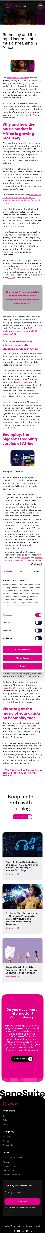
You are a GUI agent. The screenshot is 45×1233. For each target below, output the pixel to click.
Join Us (6, 1141)
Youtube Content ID (11, 1174)
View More (24, 816)
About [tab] (37, 572)
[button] (24, 6)
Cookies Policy (9, 1166)
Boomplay (30, 112)
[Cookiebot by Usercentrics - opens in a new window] (31, 564)
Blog (5, 1116)
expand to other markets (14, 688)
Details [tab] (23, 572)
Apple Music (22, 382)
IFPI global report (21, 269)
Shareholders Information (13, 1158)
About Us (7, 1137)
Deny (22, 666)
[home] (13, 6)
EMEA (11, 277)
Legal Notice (8, 1170)
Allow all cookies (22, 650)
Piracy (5, 402)
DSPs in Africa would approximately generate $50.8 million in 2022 (21, 331)
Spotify (20, 387)
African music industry (17, 77)
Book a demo (22, 1058)
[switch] (38, 623)
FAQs (5, 1120)
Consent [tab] (8, 572)
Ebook (5, 1124)
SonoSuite (31, 725)
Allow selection (22, 658)
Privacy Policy (8, 1162)
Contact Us (8, 1145)
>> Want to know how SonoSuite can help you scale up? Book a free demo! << (22, 772)
